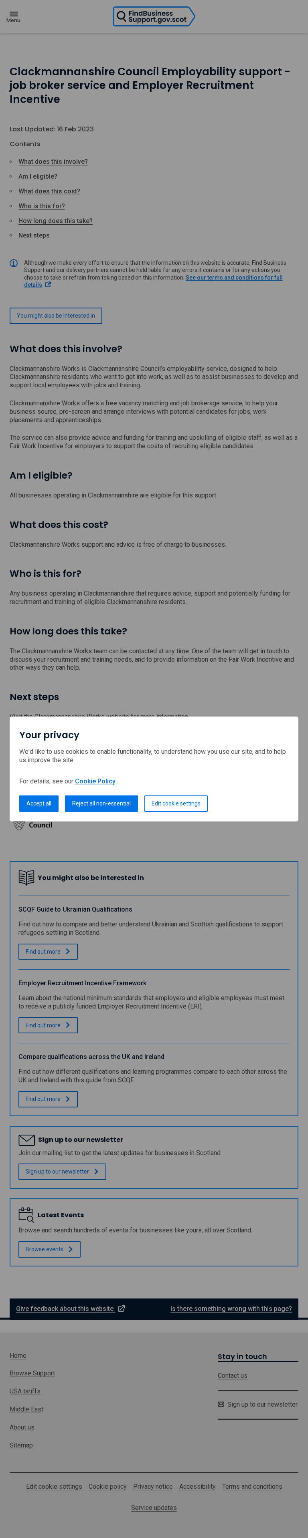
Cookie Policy (95, 781)
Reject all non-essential (101, 803)
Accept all (38, 803)
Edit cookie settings (176, 803)
